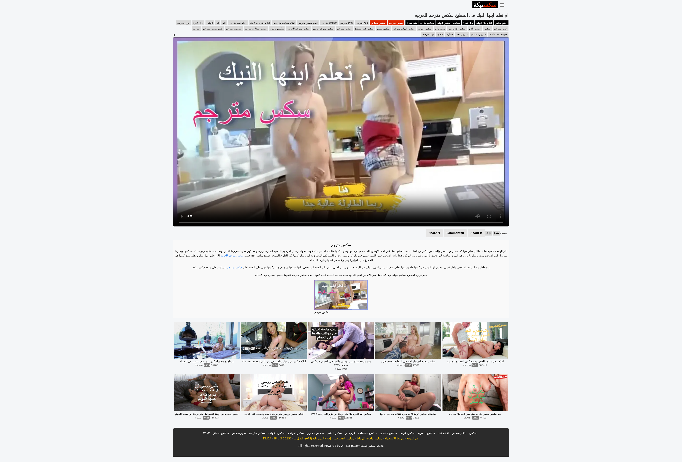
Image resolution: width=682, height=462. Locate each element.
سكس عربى (407, 433)
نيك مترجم (428, 34)
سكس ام (440, 28)
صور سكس (239, 433)
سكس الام (474, 28)
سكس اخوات (276, 433)
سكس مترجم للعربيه (299, 28)
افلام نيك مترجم (238, 23)
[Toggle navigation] (503, 4)
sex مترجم (362, 23)
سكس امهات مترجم (404, 28)
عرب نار (350, 433)
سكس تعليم (383, 28)
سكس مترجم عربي (323, 28)
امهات (210, 23)
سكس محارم (378, 23)
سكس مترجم (427, 23)
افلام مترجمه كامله (260, 23)
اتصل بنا (298, 438)
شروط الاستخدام (394, 438)
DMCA (267, 438)
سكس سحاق (221, 433)
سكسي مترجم (233, 28)
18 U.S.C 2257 (282, 438)
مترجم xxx (462, 34)
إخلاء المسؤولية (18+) (318, 438)
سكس (456, 23)
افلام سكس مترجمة (284, 23)
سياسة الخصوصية (343, 438)
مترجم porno (478, 34)
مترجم (196, 28)
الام (224, 23)
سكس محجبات (367, 433)
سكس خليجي (388, 433)
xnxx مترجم (346, 23)
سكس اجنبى (334, 433)
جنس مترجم (500, 28)
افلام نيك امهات (484, 23)
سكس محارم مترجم (255, 28)
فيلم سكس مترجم (213, 28)
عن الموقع (413, 438)
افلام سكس (501, 23)
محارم (449, 34)
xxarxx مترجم (329, 23)
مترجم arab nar (498, 34)
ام (217, 23)
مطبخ (440, 34)
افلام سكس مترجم (308, 23)
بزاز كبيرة (468, 23)
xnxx (206, 433)
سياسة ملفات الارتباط (369, 438)
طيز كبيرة (412, 23)
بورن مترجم (183, 23)
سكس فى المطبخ (364, 28)
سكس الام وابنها (457, 28)
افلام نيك (443, 433)
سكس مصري (426, 433)
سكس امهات (443, 23)
